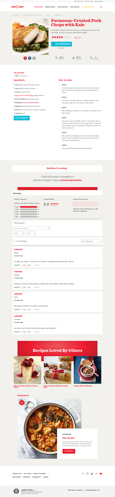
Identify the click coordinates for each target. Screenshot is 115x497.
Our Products (62, 7)
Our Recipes (38, 7)
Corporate (26, 477)
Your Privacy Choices (75, 490)
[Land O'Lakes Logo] (17, 6)
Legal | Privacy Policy (26, 493)
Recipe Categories (39, 473)
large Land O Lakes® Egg (24, 95)
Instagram (87, 473)
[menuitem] (38, 7)
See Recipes (69, 451)
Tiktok (92, 473)
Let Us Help (27, 473)
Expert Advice (50, 7)
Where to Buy (17, 473)
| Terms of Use (35, 493)
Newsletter (16, 477)
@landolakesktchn (71, 180)
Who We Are (74, 7)
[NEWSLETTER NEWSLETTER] (104, 3)
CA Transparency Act (92, 490)
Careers (45, 477)
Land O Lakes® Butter (31, 102)
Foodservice (36, 477)
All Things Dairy (87, 7)
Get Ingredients (62, 44)
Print (79, 37)
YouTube (101, 473)
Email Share (34, 58)
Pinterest (25, 58)
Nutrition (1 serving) (57, 168)
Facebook (29, 58)
